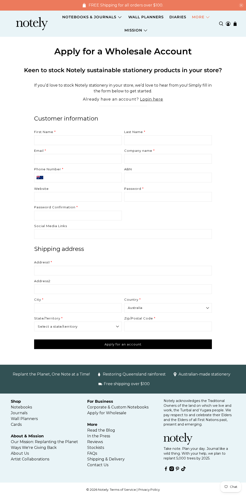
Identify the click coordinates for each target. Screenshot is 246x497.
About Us (20, 453)
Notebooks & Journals (89, 17)
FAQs (92, 453)
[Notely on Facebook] (166, 469)
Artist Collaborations (30, 459)
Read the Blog (101, 430)
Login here (151, 99)
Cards (16, 424)
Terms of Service (123, 489)
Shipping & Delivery (106, 459)
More (198, 17)
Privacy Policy (149, 489)
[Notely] (32, 24)
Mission (133, 30)
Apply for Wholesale (106, 413)
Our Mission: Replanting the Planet (44, 442)
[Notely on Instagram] (171, 469)
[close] (241, 5)
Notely (103, 489)
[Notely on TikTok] (183, 469)
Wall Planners (146, 17)
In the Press (98, 436)
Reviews (95, 442)
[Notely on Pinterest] (177, 469)
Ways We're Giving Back (34, 447)
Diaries (177, 17)
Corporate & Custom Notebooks (117, 407)
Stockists (95, 447)
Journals (19, 413)
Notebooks (21, 407)
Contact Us (97, 465)
